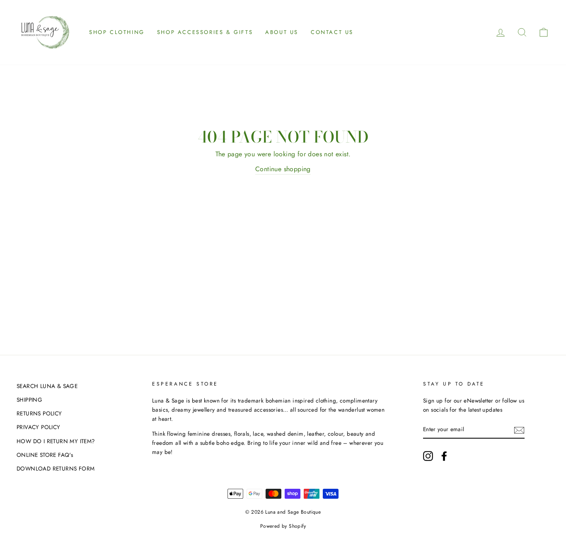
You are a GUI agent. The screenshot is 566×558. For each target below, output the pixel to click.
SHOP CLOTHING (117, 32)
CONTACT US (332, 32)
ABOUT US (281, 32)
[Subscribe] (519, 429)
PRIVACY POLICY (38, 427)
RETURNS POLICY (39, 413)
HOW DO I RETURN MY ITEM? (56, 441)
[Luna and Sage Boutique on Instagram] (428, 456)
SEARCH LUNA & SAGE (47, 386)
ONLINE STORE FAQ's (45, 455)
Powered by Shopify (283, 526)
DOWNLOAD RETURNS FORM (55, 468)
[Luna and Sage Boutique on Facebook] (444, 456)
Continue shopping (283, 169)
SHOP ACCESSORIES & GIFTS (205, 32)
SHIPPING (29, 399)
